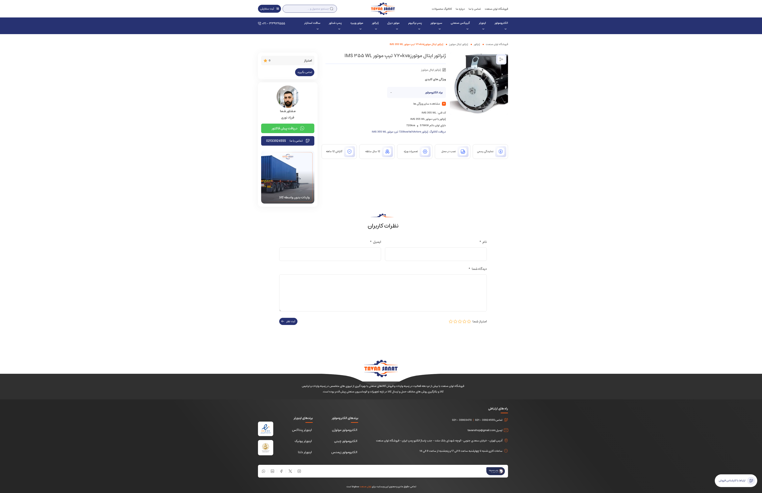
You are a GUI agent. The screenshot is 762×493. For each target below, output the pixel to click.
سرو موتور (436, 23)
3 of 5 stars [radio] (460, 321)
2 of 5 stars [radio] (464, 321)
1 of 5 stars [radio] (469, 321)
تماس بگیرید (304, 72)
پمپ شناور (335, 23)
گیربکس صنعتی (460, 23)
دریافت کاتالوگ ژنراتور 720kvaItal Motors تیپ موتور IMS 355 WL (409, 131)
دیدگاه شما (477, 269)
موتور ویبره (356, 23)
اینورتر (482, 23)
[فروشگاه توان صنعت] (383, 8)
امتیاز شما (479, 321)
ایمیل (375, 242)
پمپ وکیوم (415, 23)
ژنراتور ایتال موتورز (458, 44)
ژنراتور (375, 23)
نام (483, 242)
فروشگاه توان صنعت (496, 9)
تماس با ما (475, 9)
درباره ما (460, 9)
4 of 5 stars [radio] (455, 321)
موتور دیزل (393, 23)
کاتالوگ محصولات (442, 9)
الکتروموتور (501, 23)
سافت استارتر (312, 23)
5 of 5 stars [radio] (451, 321)
